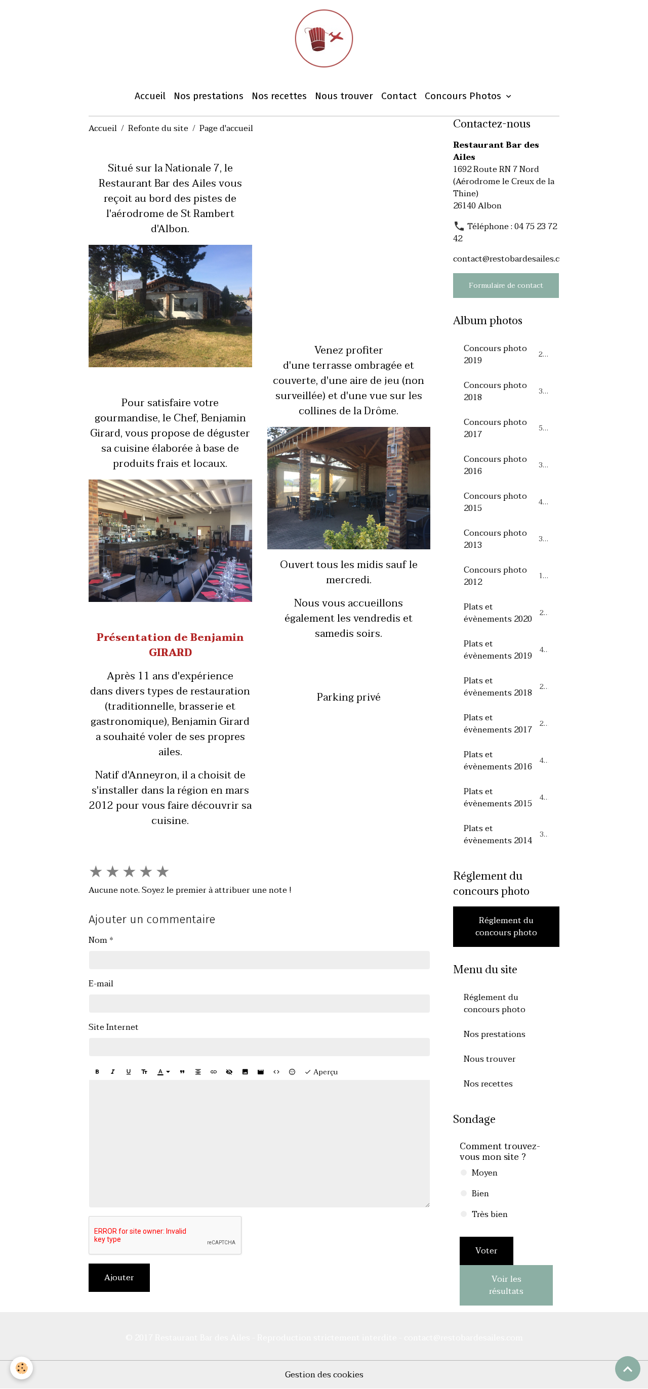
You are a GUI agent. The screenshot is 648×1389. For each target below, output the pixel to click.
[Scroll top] (627, 1368)
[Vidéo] (261, 1072)
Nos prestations (209, 96)
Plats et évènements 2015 (506, 798)
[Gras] (97, 1072)
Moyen (485, 1173)
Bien (480, 1194)
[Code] (276, 1072)
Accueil (150, 96)
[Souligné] (128, 1072)
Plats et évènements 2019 (506, 650)
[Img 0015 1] (170, 305)
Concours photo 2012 (505, 576)
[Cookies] (21, 1368)
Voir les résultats (506, 1285)
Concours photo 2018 (505, 391)
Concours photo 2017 (505, 428)
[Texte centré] (198, 1072)
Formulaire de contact (506, 285)
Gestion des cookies (324, 1375)
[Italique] (113, 1072)
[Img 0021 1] (170, 540)
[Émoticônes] (292, 1072)
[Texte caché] (229, 1072)
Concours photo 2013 (505, 539)
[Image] (245, 1072)
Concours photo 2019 (505, 354)
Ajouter (119, 1278)
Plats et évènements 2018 (506, 687)
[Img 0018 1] (349, 488)
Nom (98, 940)
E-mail (101, 984)
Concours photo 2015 (505, 502)
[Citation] (182, 1072)
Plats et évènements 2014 (506, 834)
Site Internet (114, 1027)
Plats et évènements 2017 (506, 724)
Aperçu (324, 1072)
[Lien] (214, 1072)
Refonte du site (158, 128)
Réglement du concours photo (506, 927)
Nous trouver (344, 96)
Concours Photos (464, 96)
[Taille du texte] (144, 1072)
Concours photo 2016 (505, 465)
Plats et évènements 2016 (506, 761)
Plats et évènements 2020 (506, 613)
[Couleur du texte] (163, 1072)
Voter (486, 1251)
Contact (399, 96)
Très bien (490, 1214)
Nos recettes (279, 96)
